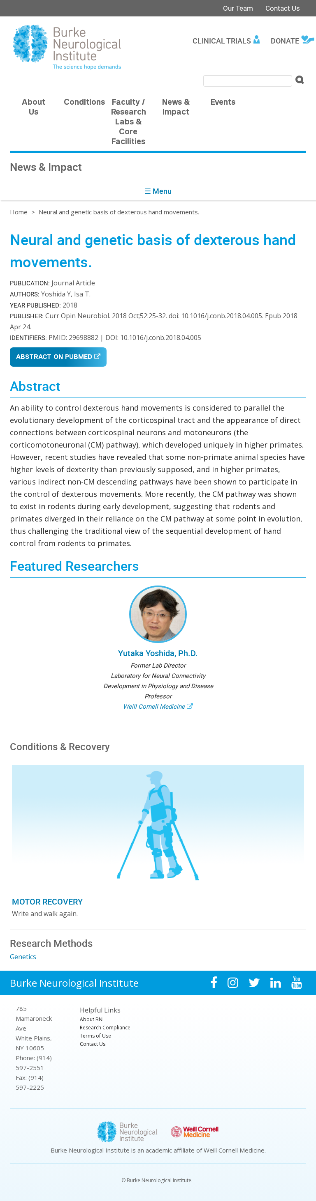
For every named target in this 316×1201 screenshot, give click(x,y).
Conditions (84, 103)
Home (19, 212)
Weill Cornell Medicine (154, 706)
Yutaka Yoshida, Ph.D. (158, 653)
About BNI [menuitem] (92, 1019)
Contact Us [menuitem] (92, 1043)
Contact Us (282, 8)
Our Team (238, 8)
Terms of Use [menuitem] (95, 1035)
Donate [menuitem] (285, 41)
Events (223, 103)
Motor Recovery (47, 901)
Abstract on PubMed (54, 357)
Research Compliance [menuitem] (105, 1027)
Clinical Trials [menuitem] (222, 41)
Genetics (23, 956)
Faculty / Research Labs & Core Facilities (128, 122)
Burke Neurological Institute (74, 983)
